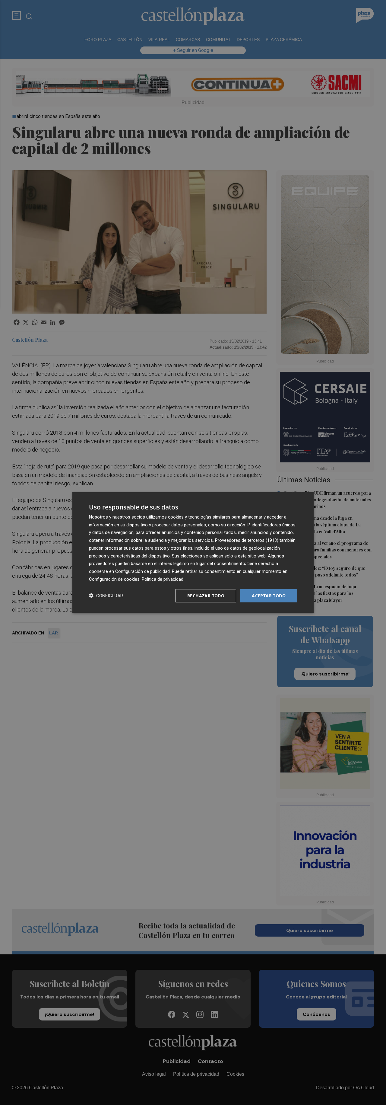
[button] (106, 595)
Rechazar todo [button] (205, 595)
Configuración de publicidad (142, 571)
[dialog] (193, 552)
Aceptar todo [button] (269, 595)
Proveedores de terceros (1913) (246, 540)
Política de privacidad (162, 579)
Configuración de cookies (114, 579)
